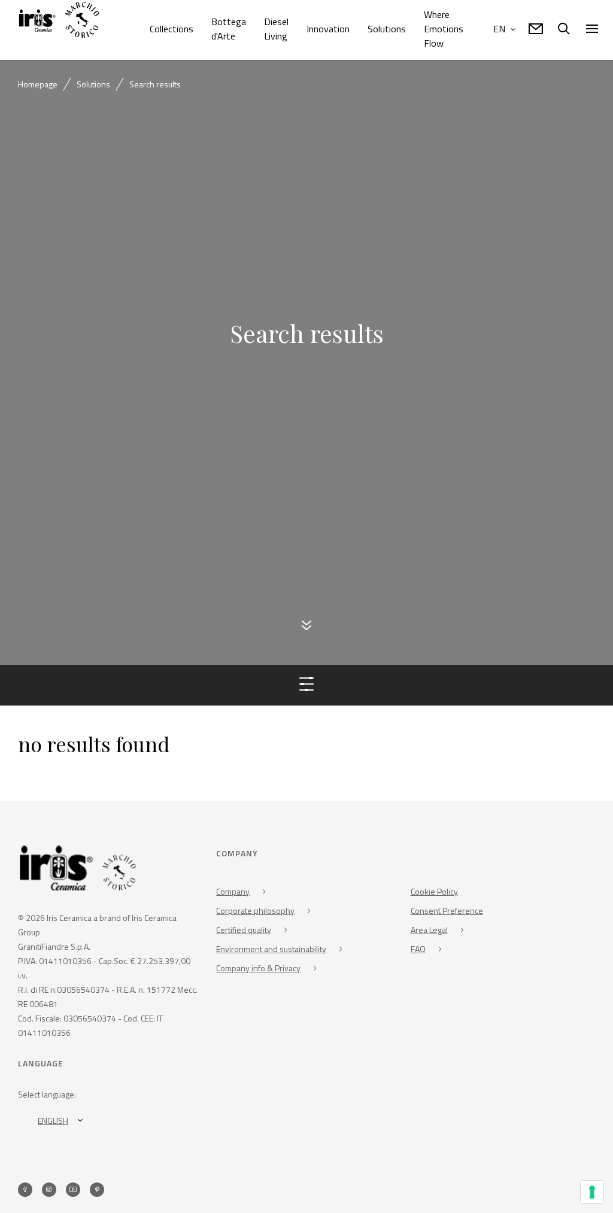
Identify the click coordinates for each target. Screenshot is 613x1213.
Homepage (37, 84)
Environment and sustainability (271, 950)
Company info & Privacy (258, 969)
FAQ (418, 950)
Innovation (328, 29)
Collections (171, 29)
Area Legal (429, 931)
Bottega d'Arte (228, 28)
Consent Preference (447, 912)
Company (233, 893)
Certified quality (243, 931)
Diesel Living (276, 28)
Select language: (47, 1096)
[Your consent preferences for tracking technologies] (592, 1192)
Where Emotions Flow (443, 28)
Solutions (387, 29)
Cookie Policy (434, 893)
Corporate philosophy (255, 912)
